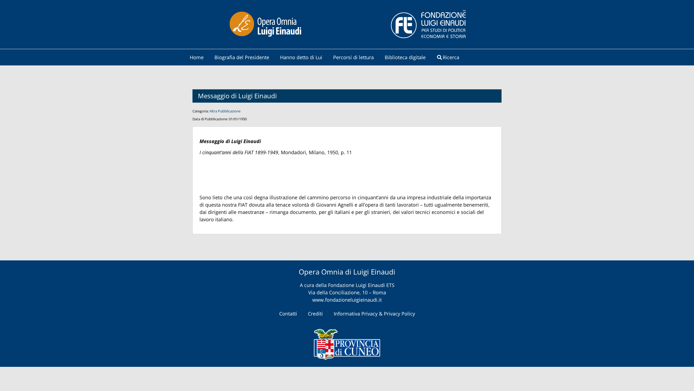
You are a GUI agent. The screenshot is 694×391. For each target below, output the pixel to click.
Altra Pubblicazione (225, 111)
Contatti (288, 313)
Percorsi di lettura (353, 57)
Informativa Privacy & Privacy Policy (374, 313)
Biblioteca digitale (405, 57)
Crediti (315, 313)
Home (197, 57)
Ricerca (451, 57)
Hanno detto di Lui (301, 57)
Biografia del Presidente (241, 57)
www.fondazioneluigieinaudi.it (347, 300)
